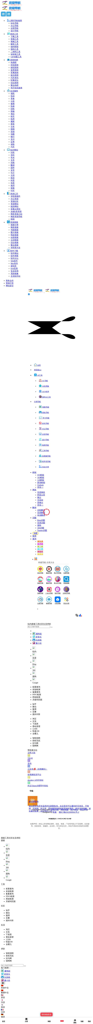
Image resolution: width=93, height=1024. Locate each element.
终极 (55, 812)
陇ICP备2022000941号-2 (69, 812)
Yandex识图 (42, 530)
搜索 (3, 838)
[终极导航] (44, 292)
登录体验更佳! (46, 1014)
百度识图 (41, 523)
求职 (18, 838)
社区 (11, 838)
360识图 (40, 528)
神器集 (37, 370)
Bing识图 (41, 520)
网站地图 (64, 810)
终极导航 (55, 810)
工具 (7, 838)
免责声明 (84, 810)
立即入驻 (31, 753)
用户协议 (74, 810)
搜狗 (39, 525)
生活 (14, 838)
